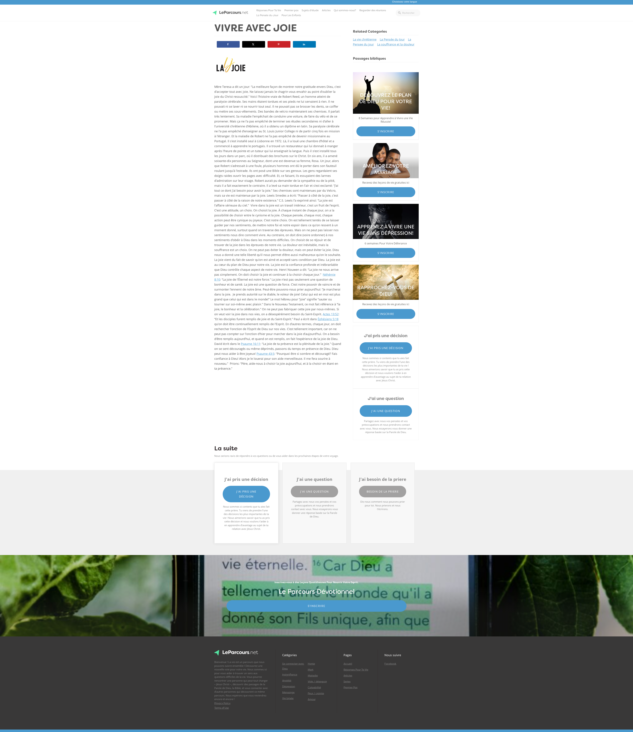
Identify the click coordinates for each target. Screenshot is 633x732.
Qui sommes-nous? (345, 10)
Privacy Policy (222, 703)
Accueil (348, 663)
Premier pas (291, 10)
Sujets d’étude (310, 10)
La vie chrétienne (365, 39)
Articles (326, 10)
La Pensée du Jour (267, 15)
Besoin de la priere (383, 491)
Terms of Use (221, 708)
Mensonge (288, 692)
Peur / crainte (316, 693)
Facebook (390, 663)
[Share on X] (253, 44)
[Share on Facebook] (228, 44)
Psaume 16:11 (250, 344)
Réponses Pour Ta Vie (268, 10)
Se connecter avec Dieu (293, 666)
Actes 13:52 (330, 314)
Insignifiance (289, 674)
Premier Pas (350, 687)
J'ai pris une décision (385, 348)
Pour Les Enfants (291, 15)
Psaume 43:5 (265, 354)
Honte (311, 663)
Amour (312, 699)
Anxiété (286, 680)
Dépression (288, 686)
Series (347, 681)
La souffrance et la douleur (395, 44)
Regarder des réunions (372, 10)
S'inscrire (385, 131)
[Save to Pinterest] (279, 44)
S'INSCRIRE (316, 606)
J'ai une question (385, 411)
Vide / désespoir (317, 681)
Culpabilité (314, 687)
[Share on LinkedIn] (304, 44)
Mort (310, 669)
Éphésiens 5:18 (328, 319)
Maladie (313, 675)
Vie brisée (288, 698)
